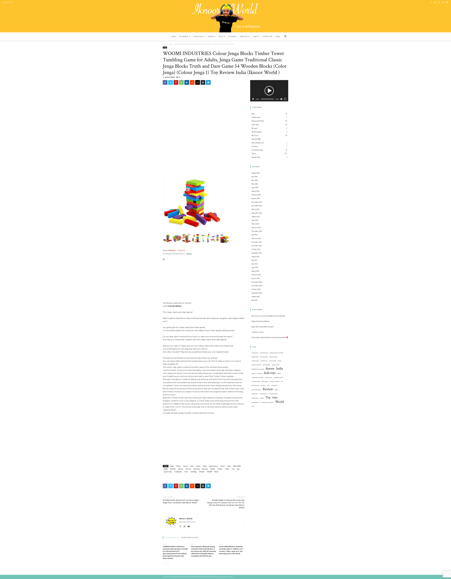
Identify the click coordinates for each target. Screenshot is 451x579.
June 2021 (255, 264)
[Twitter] (443, 2)
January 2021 (256, 278)
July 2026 (255, 177)
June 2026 (255, 180)
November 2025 (257, 206)
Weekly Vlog (256, 157)
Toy (233, 469)
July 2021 (254, 260)
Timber (220, 469)
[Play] (253, 99)
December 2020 (257, 282)
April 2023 (255, 220)
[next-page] (168, 563)
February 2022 (256, 238)
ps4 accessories (255, 385)
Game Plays (198, 36)
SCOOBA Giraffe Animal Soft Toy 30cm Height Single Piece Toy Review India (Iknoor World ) (181, 501)
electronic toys (264, 361)
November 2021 (257, 246)
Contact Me (267, 36)
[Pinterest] (439, 2)
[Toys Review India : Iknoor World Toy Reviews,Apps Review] (225, 16)
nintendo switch (256, 381)
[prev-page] (164, 563)
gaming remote (275, 365)
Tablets (262, 398)
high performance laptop (258, 369)
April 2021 (255, 267)
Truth (186, 472)
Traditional (177, 472)
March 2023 (255, 224)
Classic (185, 466)
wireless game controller (267, 402)
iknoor (223, 466)
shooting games (263, 394)
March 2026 (255, 191)
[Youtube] (447, 2)
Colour (198, 466)
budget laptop (255, 357)
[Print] (203, 82)
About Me (244, 36)
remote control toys (256, 390)
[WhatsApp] (181, 82)
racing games (274, 385)
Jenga (166, 469)
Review (212, 469)
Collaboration (256, 117)
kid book (173, 469)
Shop (255, 36)
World (216, 472)
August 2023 (256, 217)
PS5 (268, 385)
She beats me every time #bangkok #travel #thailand (268, 316)
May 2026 (255, 184)
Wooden (201, 472)
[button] (285, 37)
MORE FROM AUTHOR (190, 537)
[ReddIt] (192, 82)
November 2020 (257, 286)
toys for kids (168, 472)
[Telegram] (208, 82)
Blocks (179, 466)
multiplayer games (278, 377)
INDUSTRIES (237, 466)
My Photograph (256, 132)
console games (255, 361)
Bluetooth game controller (276, 353)
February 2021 (256, 275)
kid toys (180, 469)
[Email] (197, 82)
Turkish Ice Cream (258, 332)
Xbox (253, 406)
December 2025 (257, 202)
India (229, 466)
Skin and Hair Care (258, 143)
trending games (255, 402)
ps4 (282, 381)
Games (279, 361)
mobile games (268, 377)
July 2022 (255, 235)
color (192, 466)
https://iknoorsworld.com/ (187, 522)
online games (264, 381)
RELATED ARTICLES (172, 537)
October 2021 (256, 249)
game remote (272, 361)
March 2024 (255, 209)
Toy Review (183, 36)
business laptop (264, 357)
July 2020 (255, 300)
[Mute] (281, 99)
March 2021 (255, 271)
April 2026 (255, 188)
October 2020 (256, 289)
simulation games (273, 394)
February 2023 (256, 227)
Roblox (276, 390)
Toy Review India (257, 150)
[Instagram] (435, 2)
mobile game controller (257, 377)
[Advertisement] (204, 282)
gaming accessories (256, 365)
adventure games (264, 353)
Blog (221, 36)
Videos (210, 36)
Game (277, 36)
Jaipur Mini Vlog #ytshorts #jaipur (263, 327)
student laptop (255, 398)
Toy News (255, 146)
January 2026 (256, 198)
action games (255, 353)
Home (173, 36)
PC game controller (275, 381)
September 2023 (257, 213)
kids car (188, 469)
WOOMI (209, 472)
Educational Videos (258, 121)
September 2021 (257, 253)
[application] (269, 90)
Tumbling (193, 472)
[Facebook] (431, 2)
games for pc (213, 466)
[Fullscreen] (285, 99)
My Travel (232, 36)
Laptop (279, 373)
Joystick (253, 373)
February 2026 (256, 195)
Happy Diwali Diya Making (260, 321)
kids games (259, 373)
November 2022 (257, 231)
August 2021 (255, 257)
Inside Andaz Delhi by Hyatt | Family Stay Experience (269, 337)
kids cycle (196, 469)
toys (238, 469)
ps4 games (263, 385)
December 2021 (257, 242)
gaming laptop (266, 365)
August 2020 (256, 297)
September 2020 (257, 293)
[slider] (267, 99)
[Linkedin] (186, 82)
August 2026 (256, 173)
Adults (172, 466)
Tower (227, 469)
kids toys (205, 469)
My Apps (254, 128)
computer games (273, 357)
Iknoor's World (170, 77)
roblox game (255, 394)
